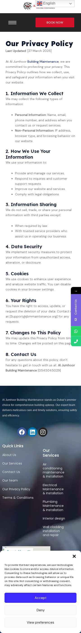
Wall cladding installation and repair (53, 531)
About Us (9, 455)
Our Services (12, 463)
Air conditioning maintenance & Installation (53, 470)
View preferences (40, 622)
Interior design (54, 518)
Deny (41, 610)
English (48, 3)
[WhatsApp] (76, 331)
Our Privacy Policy (16, 489)
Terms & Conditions (18, 497)
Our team (10, 480)
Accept (41, 598)
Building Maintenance (43, 62)
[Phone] (76, 341)
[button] (74, 556)
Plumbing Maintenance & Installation (53, 505)
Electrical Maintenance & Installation (53, 489)
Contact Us (11, 472)
